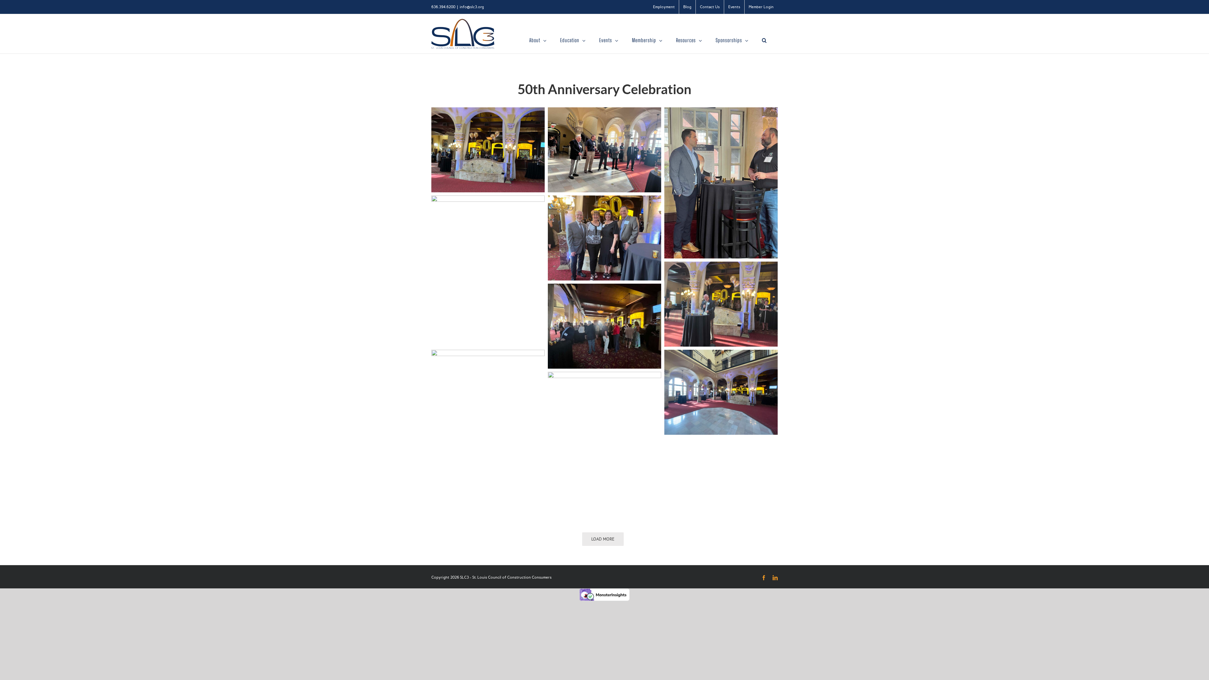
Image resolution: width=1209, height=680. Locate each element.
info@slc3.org (472, 7)
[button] (764, 40)
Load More (603, 539)
